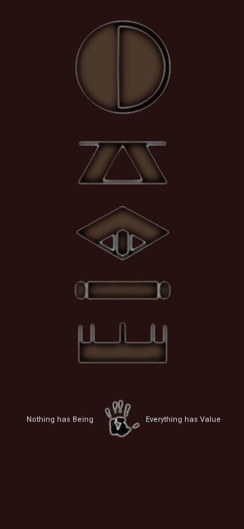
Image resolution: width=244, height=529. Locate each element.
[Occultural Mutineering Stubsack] (122, 231)
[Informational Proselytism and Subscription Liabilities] (122, 345)
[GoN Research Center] (122, 288)
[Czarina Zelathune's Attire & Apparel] (122, 160)
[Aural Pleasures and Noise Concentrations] (122, 62)
